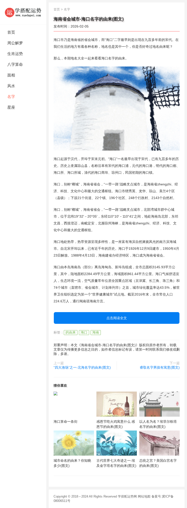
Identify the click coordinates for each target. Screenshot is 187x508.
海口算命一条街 (65, 421)
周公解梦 (15, 43)
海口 (84, 332)
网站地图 (144, 496)
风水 (11, 86)
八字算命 (15, 64)
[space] (74, 404)
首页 (11, 32)
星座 (11, 107)
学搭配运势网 (127, 496)
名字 (11, 97)
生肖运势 (15, 54)
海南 (95, 332)
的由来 (70, 332)
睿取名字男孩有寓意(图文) (160, 367)
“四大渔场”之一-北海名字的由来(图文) (82, 367)
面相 (11, 75)
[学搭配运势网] (23, 12)
